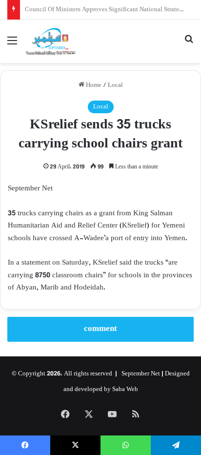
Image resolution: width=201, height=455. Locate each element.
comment (100, 329)
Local (115, 85)
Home (92, 85)
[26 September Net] (50, 41)
